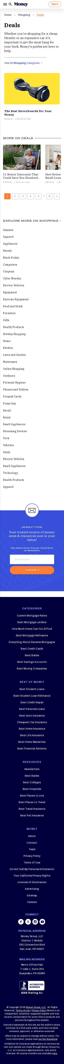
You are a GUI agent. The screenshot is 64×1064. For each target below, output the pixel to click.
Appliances (10, 243)
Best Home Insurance (32, 728)
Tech (6, 438)
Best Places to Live (32, 795)
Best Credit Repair (32, 702)
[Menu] (5, 4)
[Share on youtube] (42, 922)
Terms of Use (32, 862)
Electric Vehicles (13, 285)
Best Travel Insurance (32, 809)
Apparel (8, 236)
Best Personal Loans (32, 709)
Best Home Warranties (32, 742)
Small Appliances (14, 424)
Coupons (8, 271)
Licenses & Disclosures (32, 882)
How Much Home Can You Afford (32, 629)
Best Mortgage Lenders (32, 622)
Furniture (9, 313)
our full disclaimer (47, 1039)
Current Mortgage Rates (32, 615)
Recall (7, 410)
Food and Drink (13, 306)
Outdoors (9, 375)
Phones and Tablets (15, 389)
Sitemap (32, 895)
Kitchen (8, 347)
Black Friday (11, 257)
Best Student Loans (32, 689)
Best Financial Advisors (32, 748)
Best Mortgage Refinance (32, 635)
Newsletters (32, 769)
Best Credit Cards (32, 648)
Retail (6, 417)
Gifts (6, 320)
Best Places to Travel (32, 802)
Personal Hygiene (14, 382)
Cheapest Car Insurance (32, 722)
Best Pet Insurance (32, 815)
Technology (10, 473)
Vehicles (8, 445)
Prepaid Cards (12, 396)
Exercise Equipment (16, 299)
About (32, 836)
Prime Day (9, 403)
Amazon (8, 230)
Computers (10, 264)
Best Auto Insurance (32, 715)
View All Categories (22, 63)
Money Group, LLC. (36, 1007)
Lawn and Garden (14, 354)
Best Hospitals (32, 789)
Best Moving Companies (32, 668)
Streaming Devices (15, 431)
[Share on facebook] (21, 922)
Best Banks (32, 655)
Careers (32, 902)
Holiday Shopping (14, 334)
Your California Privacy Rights (32, 875)
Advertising (32, 889)
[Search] (10, 4)
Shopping (24, 15)
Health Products (13, 327)
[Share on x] (28, 922)
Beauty (7, 250)
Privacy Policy (32, 856)
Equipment (10, 292)
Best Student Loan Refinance (32, 695)
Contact (32, 842)
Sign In (54, 4)
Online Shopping (14, 368)
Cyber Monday (12, 278)
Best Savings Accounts (32, 662)
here (54, 1053)
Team (32, 849)
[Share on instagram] (35, 922)
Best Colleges (32, 782)
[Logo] (21, 4)
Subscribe (31, 570)
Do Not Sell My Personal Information (32, 869)
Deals (40, 15)
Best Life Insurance (32, 735)
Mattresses (10, 361)
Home (7, 15)
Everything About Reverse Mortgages (32, 642)
